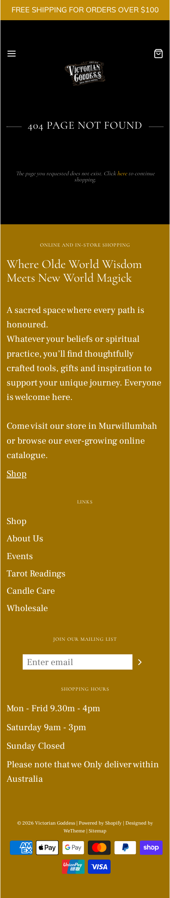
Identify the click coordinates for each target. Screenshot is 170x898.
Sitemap (97, 831)
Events (20, 556)
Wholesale (27, 608)
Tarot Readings (36, 573)
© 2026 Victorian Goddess (46, 823)
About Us (25, 538)
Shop (16, 474)
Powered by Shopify (100, 823)
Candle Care (31, 591)
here (122, 173)
